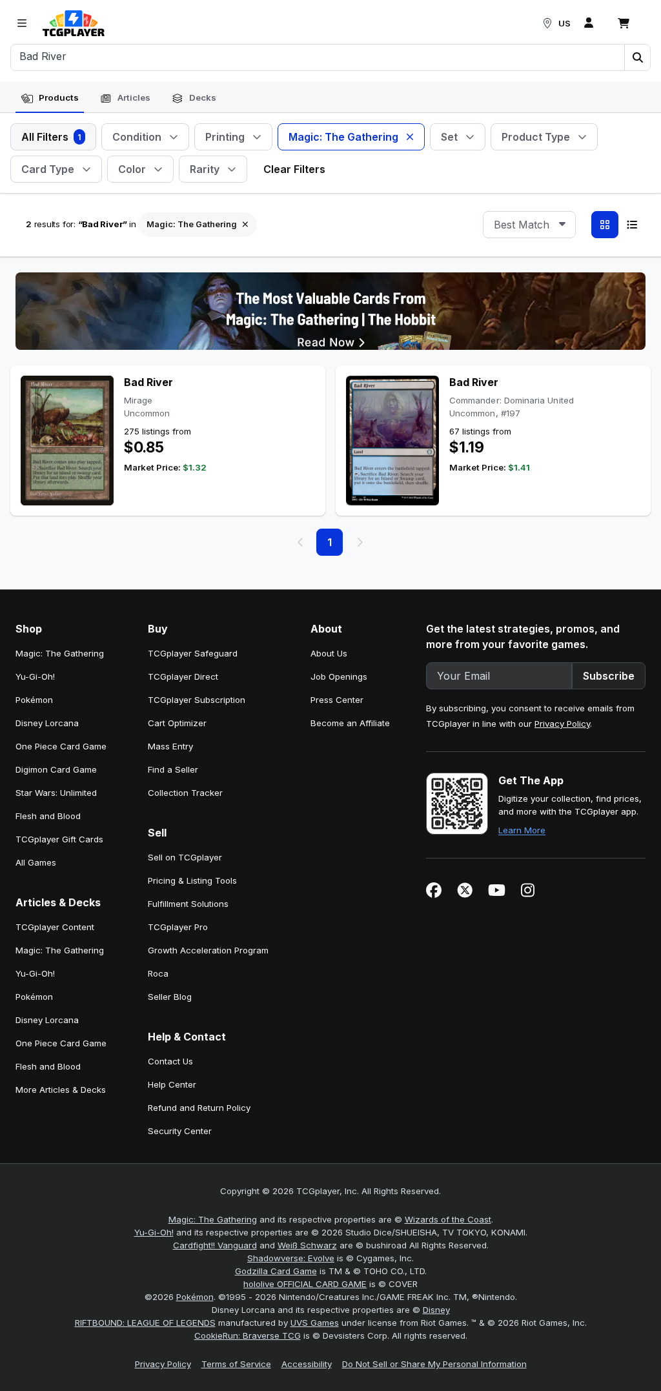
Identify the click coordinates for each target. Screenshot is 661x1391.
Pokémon (195, 1297)
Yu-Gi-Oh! (154, 1232)
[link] (74, 23)
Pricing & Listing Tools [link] (192, 880)
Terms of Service (236, 1364)
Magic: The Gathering (212, 1219)
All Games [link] (35, 862)
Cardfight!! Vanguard (215, 1245)
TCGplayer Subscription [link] (196, 700)
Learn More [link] (521, 830)
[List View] (632, 224)
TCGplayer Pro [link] (178, 927)
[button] (637, 57)
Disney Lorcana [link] (47, 723)
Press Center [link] (336, 700)
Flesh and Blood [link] (48, 816)
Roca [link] (158, 973)
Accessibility (306, 1364)
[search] (318, 56)
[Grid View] (604, 224)
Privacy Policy (562, 723)
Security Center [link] (180, 1131)
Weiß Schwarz (307, 1245)
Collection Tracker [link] (185, 792)
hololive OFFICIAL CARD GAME (305, 1284)
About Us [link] (328, 653)
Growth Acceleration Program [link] (208, 950)
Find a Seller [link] (173, 769)
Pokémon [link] (34, 700)
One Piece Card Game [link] (61, 746)
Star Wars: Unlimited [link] (56, 792)
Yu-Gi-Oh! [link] (35, 676)
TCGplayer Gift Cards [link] (59, 839)
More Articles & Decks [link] (60, 1089)
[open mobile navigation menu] (21, 23)
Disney (436, 1310)
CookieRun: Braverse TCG (247, 1335)
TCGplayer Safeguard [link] (193, 653)
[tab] (49, 98)
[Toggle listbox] (562, 224)
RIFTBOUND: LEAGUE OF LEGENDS (145, 1322)
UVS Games (314, 1322)
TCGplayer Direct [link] (183, 676)
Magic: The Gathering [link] (59, 653)
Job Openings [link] (338, 676)
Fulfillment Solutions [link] (188, 904)
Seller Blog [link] (170, 996)
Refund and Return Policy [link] (199, 1107)
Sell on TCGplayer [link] (185, 857)
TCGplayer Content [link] (54, 927)
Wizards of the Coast (448, 1219)
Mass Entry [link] (170, 746)
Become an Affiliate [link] (350, 723)
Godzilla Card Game (276, 1271)
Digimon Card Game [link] (56, 769)
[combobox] (529, 224)
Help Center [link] (172, 1084)
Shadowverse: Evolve (290, 1258)
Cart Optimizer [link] (177, 723)
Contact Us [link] (170, 1061)
